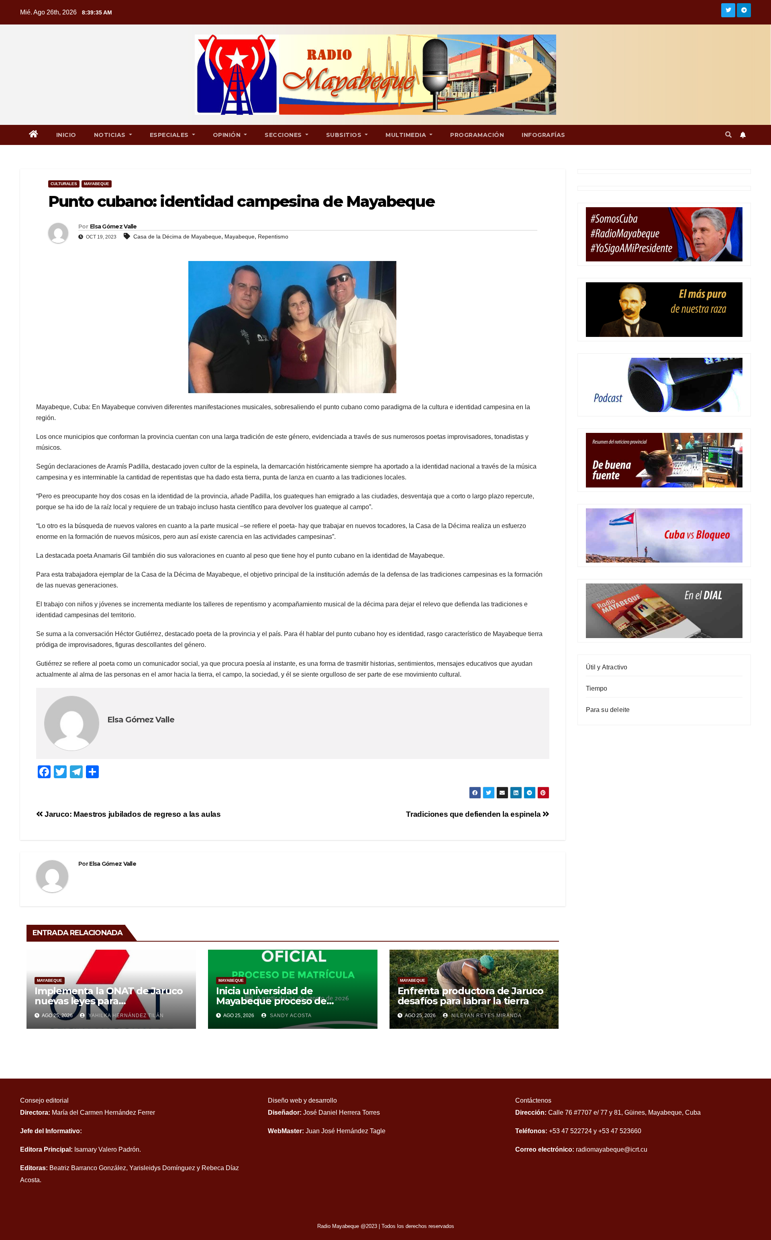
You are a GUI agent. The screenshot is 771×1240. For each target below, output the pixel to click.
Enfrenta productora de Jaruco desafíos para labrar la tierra (470, 996)
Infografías (543, 135)
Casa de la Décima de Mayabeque (177, 236)
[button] (728, 134)
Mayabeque (96, 184)
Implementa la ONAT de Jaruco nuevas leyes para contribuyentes (108, 1001)
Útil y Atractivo (607, 667)
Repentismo (273, 236)
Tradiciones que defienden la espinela (474, 814)
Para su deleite (608, 709)
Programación (477, 135)
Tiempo (597, 688)
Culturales (64, 184)
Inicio (66, 135)
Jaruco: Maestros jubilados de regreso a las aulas (131, 814)
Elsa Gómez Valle (113, 226)
